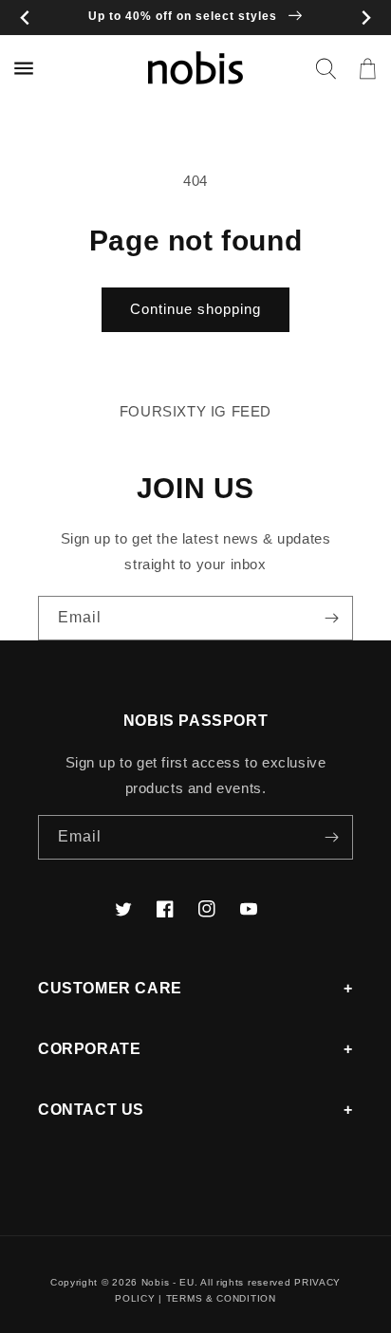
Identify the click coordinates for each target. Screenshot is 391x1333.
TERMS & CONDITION (221, 1298)
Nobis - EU (168, 1282)
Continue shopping (195, 309)
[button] (325, 68)
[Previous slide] (25, 17)
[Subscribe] (331, 618)
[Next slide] (366, 17)
